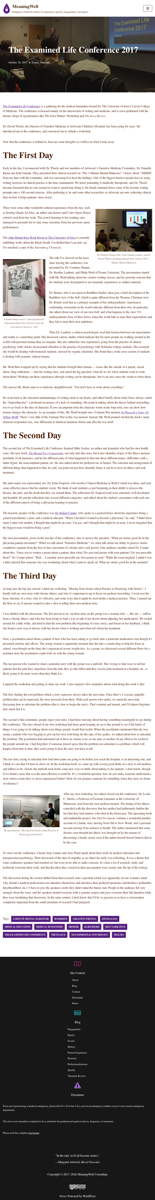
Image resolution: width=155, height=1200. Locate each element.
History (71, 1046)
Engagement (74, 1029)
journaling (109, 918)
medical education (17, 926)
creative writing (84, 918)
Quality (71, 1070)
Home (75, 1003)
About (75, 980)
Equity (71, 1035)
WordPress (89, 1196)
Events (35, 62)
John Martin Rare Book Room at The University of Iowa (42, 237)
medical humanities (49, 926)
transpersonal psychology (89, 934)
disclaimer (34, 1133)
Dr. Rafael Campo (66, 513)
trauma (119, 934)
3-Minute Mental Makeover (31, 918)
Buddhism (60, 918)
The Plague (58, 934)
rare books (91, 926)
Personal (45, 62)
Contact (76, 991)
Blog (74, 985)
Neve (63, 1196)
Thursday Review (77, 1076)
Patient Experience (77, 1052)
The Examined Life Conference (21, 106)
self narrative (115, 926)
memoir (74, 926)
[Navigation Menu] (147, 8)
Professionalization (77, 1064)
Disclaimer (77, 997)
